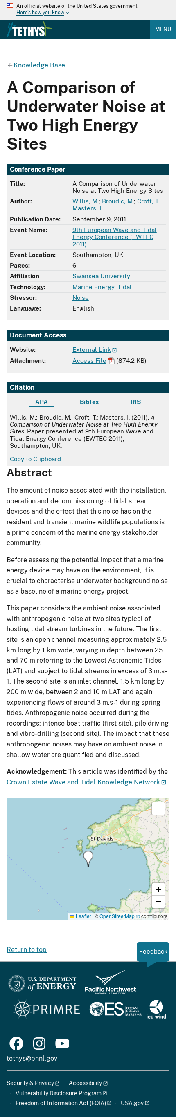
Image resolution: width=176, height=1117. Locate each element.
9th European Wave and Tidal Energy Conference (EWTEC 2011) (114, 237)
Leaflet (82, 915)
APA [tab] (41, 401)
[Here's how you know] (88, 10)
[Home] (29, 29)
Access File (89, 360)
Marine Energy (93, 287)
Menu (163, 29)
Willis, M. (85, 201)
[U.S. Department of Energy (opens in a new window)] (42, 986)
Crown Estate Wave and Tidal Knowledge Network (83, 782)
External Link (91, 349)
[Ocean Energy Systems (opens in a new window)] (116, 1010)
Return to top (27, 950)
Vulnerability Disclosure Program (59, 1093)
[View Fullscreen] (158, 808)
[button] (88, 859)
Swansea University (101, 276)
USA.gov (132, 1103)
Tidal (124, 287)
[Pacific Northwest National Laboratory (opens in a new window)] (107, 986)
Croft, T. (148, 201)
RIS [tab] (136, 401)
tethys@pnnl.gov (32, 1058)
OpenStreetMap (117, 915)
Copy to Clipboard (35, 459)
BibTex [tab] (89, 401)
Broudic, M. (118, 201)
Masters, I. (87, 208)
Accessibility (85, 1083)
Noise (80, 297)
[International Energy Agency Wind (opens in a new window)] (156, 1010)
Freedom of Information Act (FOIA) (61, 1103)
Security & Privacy (30, 1083)
